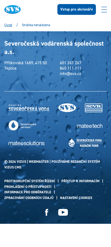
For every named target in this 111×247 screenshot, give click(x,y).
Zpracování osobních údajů (29, 197)
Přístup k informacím (80, 181)
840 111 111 (70, 68)
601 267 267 (70, 63)
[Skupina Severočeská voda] (29, 107)
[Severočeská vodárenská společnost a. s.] (26, 9)
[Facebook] (46, 212)
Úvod (8, 25)
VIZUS (21, 161)
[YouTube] (63, 212)
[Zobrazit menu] (104, 9)
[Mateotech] (89, 125)
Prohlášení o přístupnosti (27, 186)
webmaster (39, 161)
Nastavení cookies (76, 197)
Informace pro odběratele (27, 192)
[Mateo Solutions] (26, 143)
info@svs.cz (70, 73)
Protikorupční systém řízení (29, 181)
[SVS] (67, 107)
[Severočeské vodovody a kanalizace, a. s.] (93, 107)
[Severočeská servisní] (22, 125)
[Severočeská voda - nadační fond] (85, 142)
